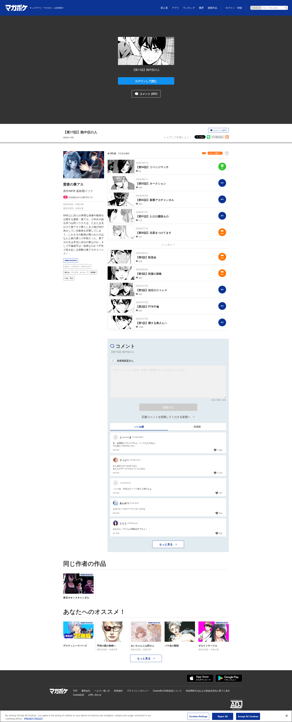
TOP (75, 690)
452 (220, 533)
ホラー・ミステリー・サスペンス (77, 266)
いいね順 (139, 426)
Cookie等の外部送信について (167, 690)
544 (220, 513)
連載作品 (212, 7)
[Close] (286, 715)
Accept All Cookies (248, 716)
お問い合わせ (94, 694)
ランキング (189, 7)
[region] (146, 716)
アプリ (175, 7)
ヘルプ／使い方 (102, 690)
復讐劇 (93, 272)
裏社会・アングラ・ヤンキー (76, 272)
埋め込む (219, 136)
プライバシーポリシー (138, 690)
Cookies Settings (198, 716)
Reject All (223, 716)
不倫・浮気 (69, 278)
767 (220, 493)
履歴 (201, 7)
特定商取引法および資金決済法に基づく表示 (208, 690)
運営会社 (85, 690)
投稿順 (197, 426)
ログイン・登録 (233, 7)
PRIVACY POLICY (33, 718)
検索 (286, 8)
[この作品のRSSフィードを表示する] (227, 137)
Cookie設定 (78, 694)
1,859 (219, 450)
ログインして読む (146, 81)
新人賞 (164, 7)
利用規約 (118, 690)
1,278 (219, 473)
